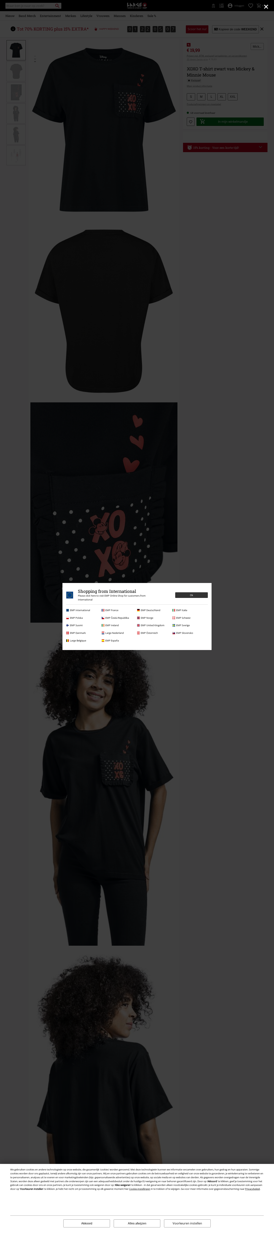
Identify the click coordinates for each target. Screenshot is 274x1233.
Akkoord (86, 1223)
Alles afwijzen (137, 1223)
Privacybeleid (252, 1189)
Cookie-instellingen (139, 1189)
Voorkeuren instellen (187, 1223)
